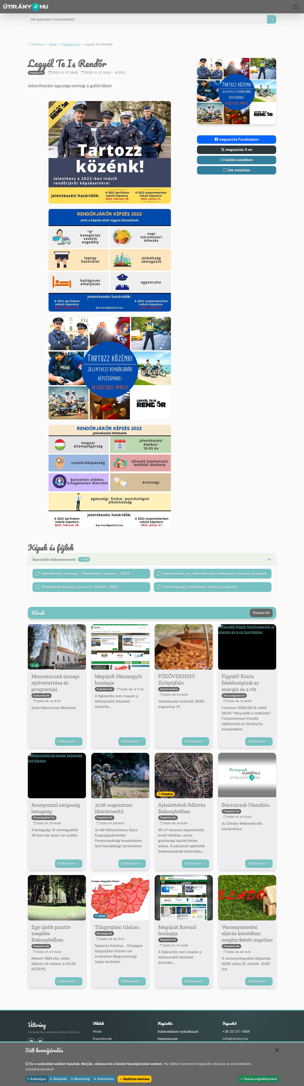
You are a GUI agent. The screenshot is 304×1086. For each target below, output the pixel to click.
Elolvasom (67, 741)
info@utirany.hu (235, 1039)
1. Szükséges (36, 1079)
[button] (110, 152)
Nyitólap (37, 44)
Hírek (53, 44)
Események (102, 1039)
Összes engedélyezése (260, 1079)
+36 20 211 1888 (236, 1031)
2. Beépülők (58, 1079)
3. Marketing (80, 1079)
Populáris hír (71, 44)
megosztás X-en (238, 150)
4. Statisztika (104, 1079)
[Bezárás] (277, 1050)
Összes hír (261, 613)
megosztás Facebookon (238, 139)
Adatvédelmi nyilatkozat (178, 1031)
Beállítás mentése (136, 1079)
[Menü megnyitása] (295, 7)
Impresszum (168, 1039)
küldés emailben (238, 160)
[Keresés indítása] (271, 19)
